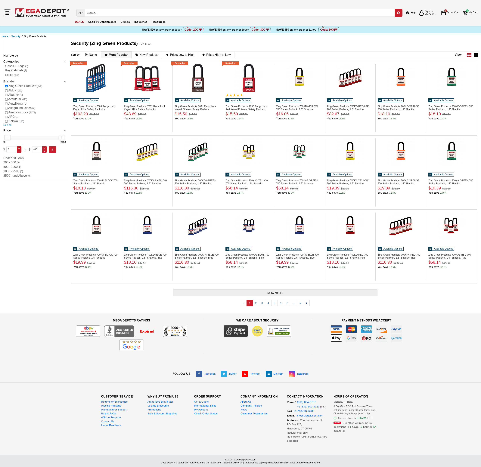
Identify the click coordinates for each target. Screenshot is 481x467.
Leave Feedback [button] (111, 425)
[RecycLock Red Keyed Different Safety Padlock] (248, 78)
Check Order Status (206, 413)
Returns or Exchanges (114, 401)
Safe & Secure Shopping (162, 413)
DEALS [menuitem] (79, 21)
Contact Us (107, 421)
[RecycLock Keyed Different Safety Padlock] (197, 78)
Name (93, 54)
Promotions (154, 409)
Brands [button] (8, 81)
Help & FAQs (108, 413)
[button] (19, 148)
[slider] (7, 137)
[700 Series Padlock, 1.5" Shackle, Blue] (147, 226)
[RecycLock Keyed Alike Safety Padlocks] (96, 78)
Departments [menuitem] (102, 21)
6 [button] (280, 303)
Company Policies (251, 405)
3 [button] (262, 303)
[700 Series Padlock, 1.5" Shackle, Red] (350, 226)
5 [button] (274, 303)
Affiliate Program (111, 417)
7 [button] (287, 303)
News (243, 409)
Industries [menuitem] (140, 21)
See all (7, 125)
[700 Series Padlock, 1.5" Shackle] (299, 78)
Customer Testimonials (254, 413)
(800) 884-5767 (306, 402)
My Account (201, 409)
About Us (245, 401)
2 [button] (256, 303)
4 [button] (268, 303)
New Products (148, 54)
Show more (274, 292)
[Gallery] (476, 55)
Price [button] (7, 130)
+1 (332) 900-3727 (308, 406)
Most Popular (118, 54)
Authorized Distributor (160, 401)
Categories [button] (11, 61)
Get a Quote (201, 401)
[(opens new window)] (131, 330)
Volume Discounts (158, 405)
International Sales (205, 405)
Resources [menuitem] (159, 21)
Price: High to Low (218, 54)
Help (413, 12)
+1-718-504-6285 (303, 411)
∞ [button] (300, 303)
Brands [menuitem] (125, 21)
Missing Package (111, 405)
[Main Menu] (7, 12)
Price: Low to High (182, 54)
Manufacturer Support (114, 409)
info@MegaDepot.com (309, 415)
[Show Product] (234, 95)
